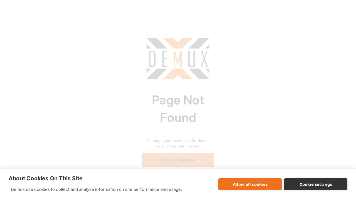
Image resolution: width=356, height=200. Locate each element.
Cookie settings (316, 184)
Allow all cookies (250, 184)
